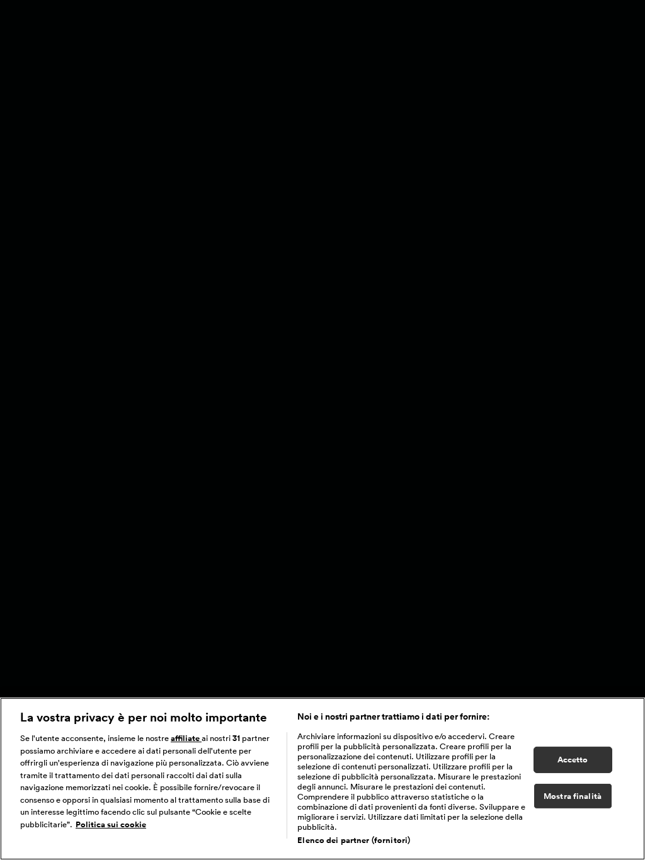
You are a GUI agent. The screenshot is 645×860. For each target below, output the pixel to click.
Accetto (572, 759)
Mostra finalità (573, 796)
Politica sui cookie (111, 824)
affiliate (186, 738)
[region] (322, 779)
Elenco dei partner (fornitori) (353, 840)
